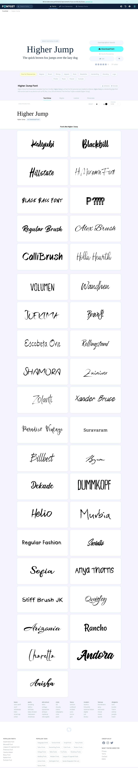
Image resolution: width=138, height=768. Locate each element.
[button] (122, 6)
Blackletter (83, 74)
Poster (56, 79)
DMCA (104, 759)
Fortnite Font (7, 760)
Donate (115, 86)
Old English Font (54, 761)
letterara (106, 86)
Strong (58, 74)
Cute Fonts (67, 747)
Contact (104, 756)
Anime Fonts (41, 761)
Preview (113, 102)
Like (102, 59)
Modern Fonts (78, 747)
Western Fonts (54, 756)
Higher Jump (58, 89)
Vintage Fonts (42, 752)
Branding (106, 74)
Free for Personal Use (28, 74)
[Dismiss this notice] (127, 1)
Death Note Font (8, 742)
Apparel (66, 74)
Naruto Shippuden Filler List (71, 761)
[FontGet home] (8, 6)
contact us (88, 1)
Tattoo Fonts (41, 747)
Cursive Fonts (56, 743)
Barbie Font (7, 757)
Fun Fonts (64, 752)
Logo (114, 74)
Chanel (72, 79)
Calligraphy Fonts (43, 743)
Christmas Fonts (76, 752)
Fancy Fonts (79, 743)
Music (64, 79)
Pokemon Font (8, 750)
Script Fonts (67, 743)
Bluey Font (6, 755)
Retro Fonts (53, 752)
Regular (41, 74)
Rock (74, 74)
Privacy (104, 751)
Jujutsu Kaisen (8, 752)
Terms (104, 754)
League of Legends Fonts (70, 756)
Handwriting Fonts (54, 747)
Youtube (81, 79)
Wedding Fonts (42, 756)
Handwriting (95, 74)
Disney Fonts (41, 766)
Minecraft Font (8, 744)
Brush (50, 74)
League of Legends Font (11, 747)
